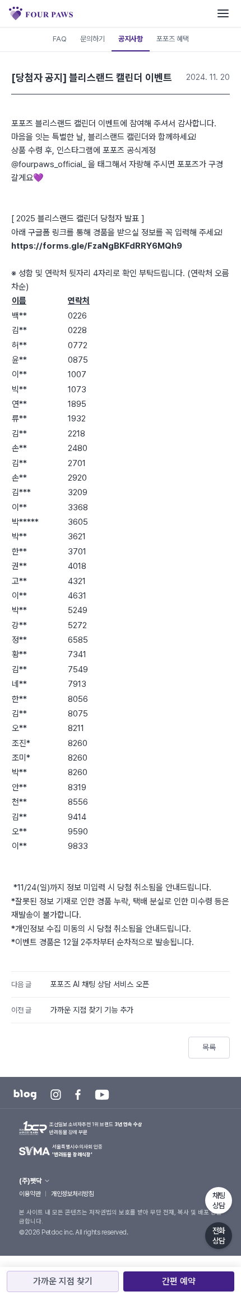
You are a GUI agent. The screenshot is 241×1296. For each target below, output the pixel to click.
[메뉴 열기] (223, 13)
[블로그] (24, 1095)
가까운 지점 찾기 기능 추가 (91, 1009)
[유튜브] (102, 1095)
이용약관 (29, 1194)
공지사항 (130, 39)
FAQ (60, 39)
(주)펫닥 (30, 1181)
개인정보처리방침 (72, 1194)
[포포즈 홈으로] (41, 13)
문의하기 (92, 39)
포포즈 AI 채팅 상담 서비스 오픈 (99, 984)
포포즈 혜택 (172, 39)
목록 (209, 1047)
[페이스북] (78, 1095)
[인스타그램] (55, 1095)
